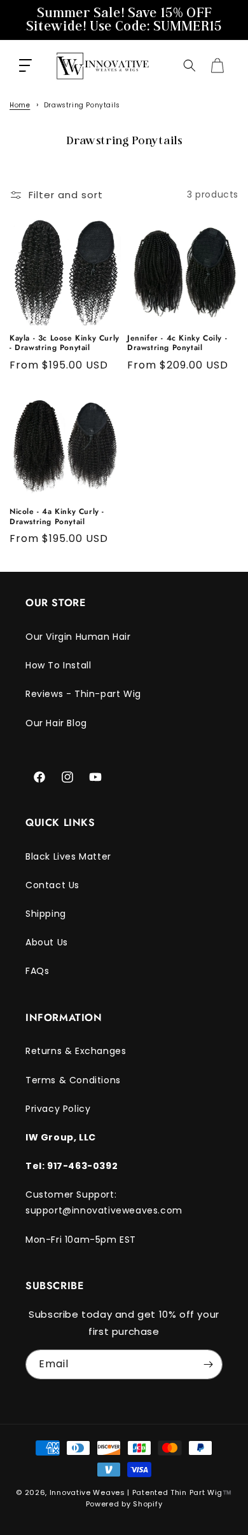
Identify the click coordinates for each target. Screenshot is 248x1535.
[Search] (189, 65)
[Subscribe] (208, 1364)
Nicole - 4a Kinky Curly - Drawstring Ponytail (57, 517)
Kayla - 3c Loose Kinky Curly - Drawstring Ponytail (65, 343)
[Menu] (25, 65)
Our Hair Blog (56, 723)
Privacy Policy (57, 1108)
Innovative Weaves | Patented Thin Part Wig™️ (141, 1492)
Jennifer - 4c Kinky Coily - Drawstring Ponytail (177, 343)
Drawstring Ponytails (82, 105)
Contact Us (52, 885)
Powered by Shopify (124, 1504)
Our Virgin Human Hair (78, 636)
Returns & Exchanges (75, 1051)
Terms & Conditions (73, 1080)
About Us (46, 942)
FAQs (37, 970)
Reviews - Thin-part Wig (83, 693)
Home (20, 105)
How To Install (58, 665)
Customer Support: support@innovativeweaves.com (104, 1202)
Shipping (45, 913)
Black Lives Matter (68, 856)
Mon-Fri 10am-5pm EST (80, 1239)
